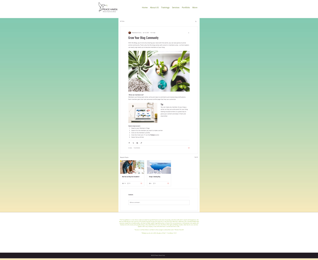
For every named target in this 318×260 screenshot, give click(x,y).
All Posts (122, 21)
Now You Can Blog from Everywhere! (130, 177)
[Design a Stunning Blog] (159, 167)
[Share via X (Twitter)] (133, 143)
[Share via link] (141, 143)
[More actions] (189, 33)
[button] (196, 21)
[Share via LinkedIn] (137, 143)
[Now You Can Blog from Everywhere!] (132, 167)
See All (196, 157)
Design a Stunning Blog (154, 177)
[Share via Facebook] (129, 143)
